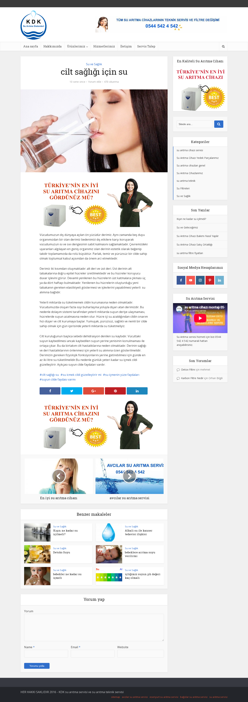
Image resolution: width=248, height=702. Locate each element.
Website (122, 647)
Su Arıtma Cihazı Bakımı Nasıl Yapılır (198, 236)
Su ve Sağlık (94, 64)
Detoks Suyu (61, 552)
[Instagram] (200, 280)
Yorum (28, 611)
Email (75, 647)
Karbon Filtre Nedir (192, 378)
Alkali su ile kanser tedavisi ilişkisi (138, 532)
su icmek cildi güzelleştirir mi (82, 375)
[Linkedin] (219, 280)
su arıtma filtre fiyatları (190, 253)
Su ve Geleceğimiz (187, 227)
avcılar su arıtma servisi (135, 697)
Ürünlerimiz (76, 46)
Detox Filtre (188, 369)
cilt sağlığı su (50, 375)
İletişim (126, 46)
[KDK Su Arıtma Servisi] (33, 25)
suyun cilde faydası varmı (59, 379)
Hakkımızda (52, 46)
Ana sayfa (30, 46)
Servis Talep (146, 46)
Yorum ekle (94, 81)
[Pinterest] (210, 280)
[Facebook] (181, 280)
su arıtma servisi (218, 697)
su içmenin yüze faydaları (122, 375)
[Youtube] (190, 280)
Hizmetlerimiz (104, 46)
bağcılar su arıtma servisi (194, 697)
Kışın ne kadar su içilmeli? (65, 532)
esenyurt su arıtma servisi (164, 697)
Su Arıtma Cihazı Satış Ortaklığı (194, 244)
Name (29, 647)
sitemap (115, 697)
